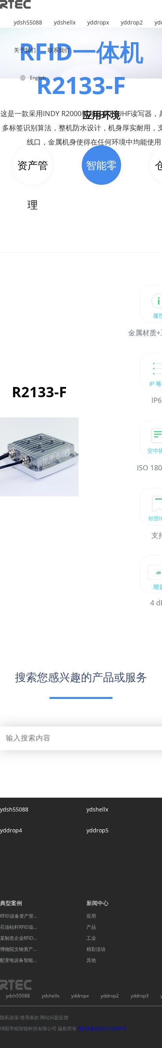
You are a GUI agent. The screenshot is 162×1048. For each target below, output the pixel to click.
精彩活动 (96, 949)
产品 (91, 927)
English (38, 77)
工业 (91, 938)
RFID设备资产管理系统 (19, 916)
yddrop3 (140, 995)
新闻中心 (98, 903)
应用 (91, 916)
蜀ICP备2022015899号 (102, 1028)
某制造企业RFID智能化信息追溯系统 (19, 938)
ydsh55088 (28, 22)
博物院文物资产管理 (19, 949)
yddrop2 (132, 22)
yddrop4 (11, 830)
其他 (91, 960)
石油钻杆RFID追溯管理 (19, 927)
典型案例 (11, 903)
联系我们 (59, 50)
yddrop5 (98, 830)
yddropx (98, 22)
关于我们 (25, 50)
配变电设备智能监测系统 (19, 960)
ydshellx (64, 22)
